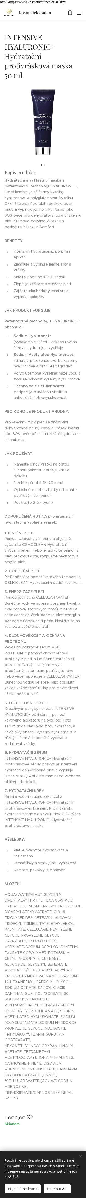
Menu (79, 12)
